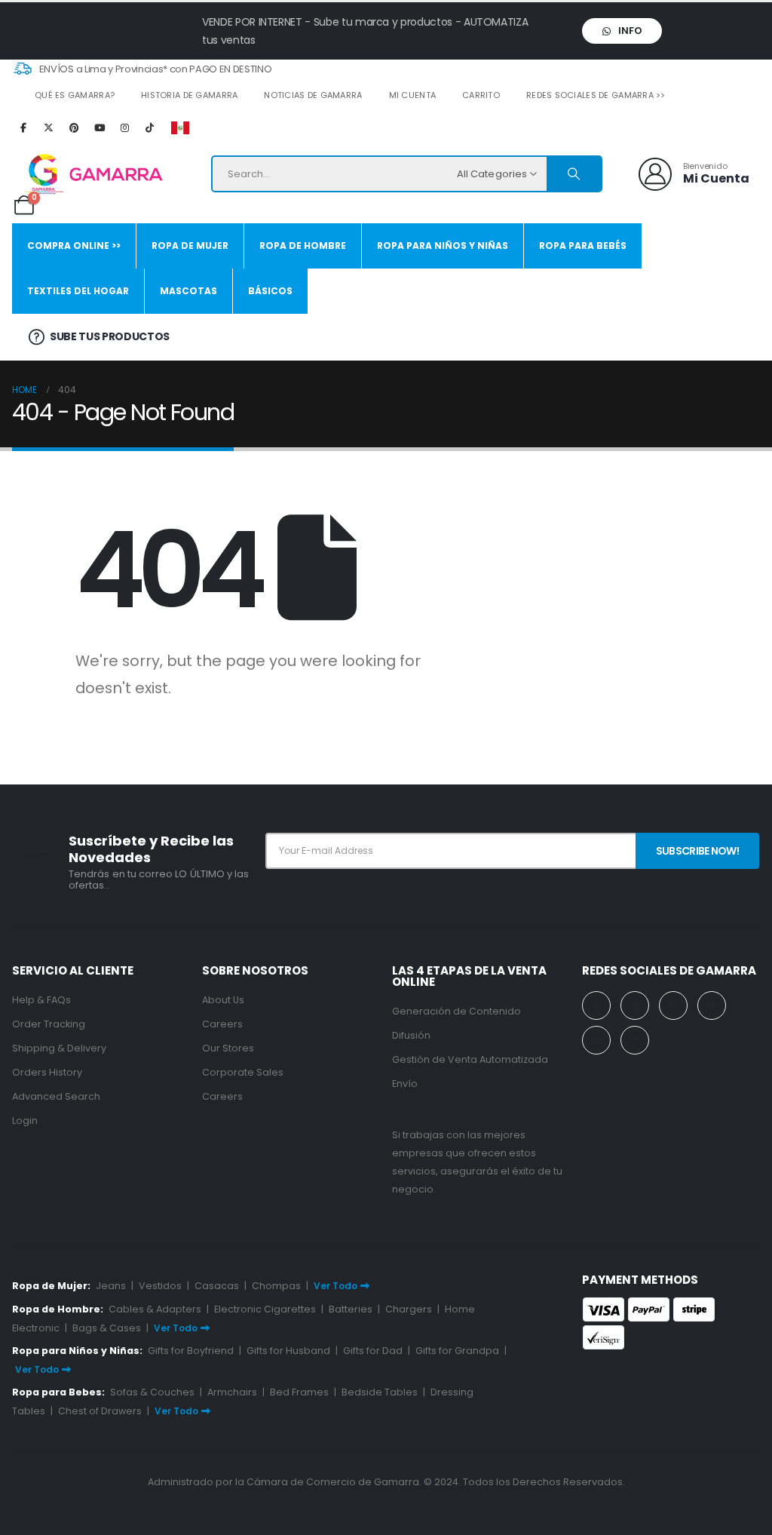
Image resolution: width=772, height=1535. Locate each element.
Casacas (217, 1285)
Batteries (350, 1309)
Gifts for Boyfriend (191, 1350)
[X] (49, 127)
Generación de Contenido (456, 1011)
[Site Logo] (87, 173)
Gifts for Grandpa (457, 1350)
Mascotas (188, 290)
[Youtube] (99, 127)
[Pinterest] (73, 127)
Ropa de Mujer (190, 245)
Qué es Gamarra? (75, 95)
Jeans (111, 1285)
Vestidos (160, 1285)
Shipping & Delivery (59, 1048)
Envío (405, 1083)
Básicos (270, 290)
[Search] (574, 174)
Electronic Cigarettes (265, 1309)
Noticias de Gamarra (313, 95)
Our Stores (228, 1048)
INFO (629, 30)
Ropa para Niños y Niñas (442, 245)
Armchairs (232, 1392)
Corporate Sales (242, 1072)
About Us (223, 999)
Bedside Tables (380, 1392)
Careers (222, 1024)
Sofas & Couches (152, 1392)
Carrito (481, 95)
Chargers (408, 1309)
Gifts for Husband (288, 1350)
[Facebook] (23, 127)
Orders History (47, 1072)
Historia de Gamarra (189, 95)
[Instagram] (124, 127)
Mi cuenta (412, 95)
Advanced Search (56, 1096)
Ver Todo (335, 1285)
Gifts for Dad (373, 1350)
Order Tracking (48, 1024)
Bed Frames (299, 1392)
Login (25, 1120)
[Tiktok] (150, 127)
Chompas (276, 1285)
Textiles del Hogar (78, 290)
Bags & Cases (106, 1328)
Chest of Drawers (100, 1411)
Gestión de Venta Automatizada (470, 1059)
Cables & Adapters (155, 1309)
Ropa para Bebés (582, 245)
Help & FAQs (41, 999)
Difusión (411, 1035)
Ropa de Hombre (302, 245)
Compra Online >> (74, 245)
